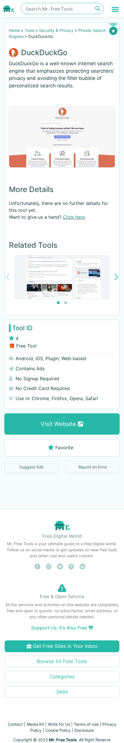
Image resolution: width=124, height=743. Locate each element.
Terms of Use (86, 724)
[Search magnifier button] (98, 8)
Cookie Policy (58, 730)
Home (14, 30)
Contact (15, 724)
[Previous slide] (7, 276)
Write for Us (59, 724)
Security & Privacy (56, 30)
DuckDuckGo (44, 52)
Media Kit (35, 724)
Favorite (64, 447)
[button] (115, 9)
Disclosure (84, 730)
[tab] (58, 302)
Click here (74, 217)
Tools (29, 30)
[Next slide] (116, 276)
